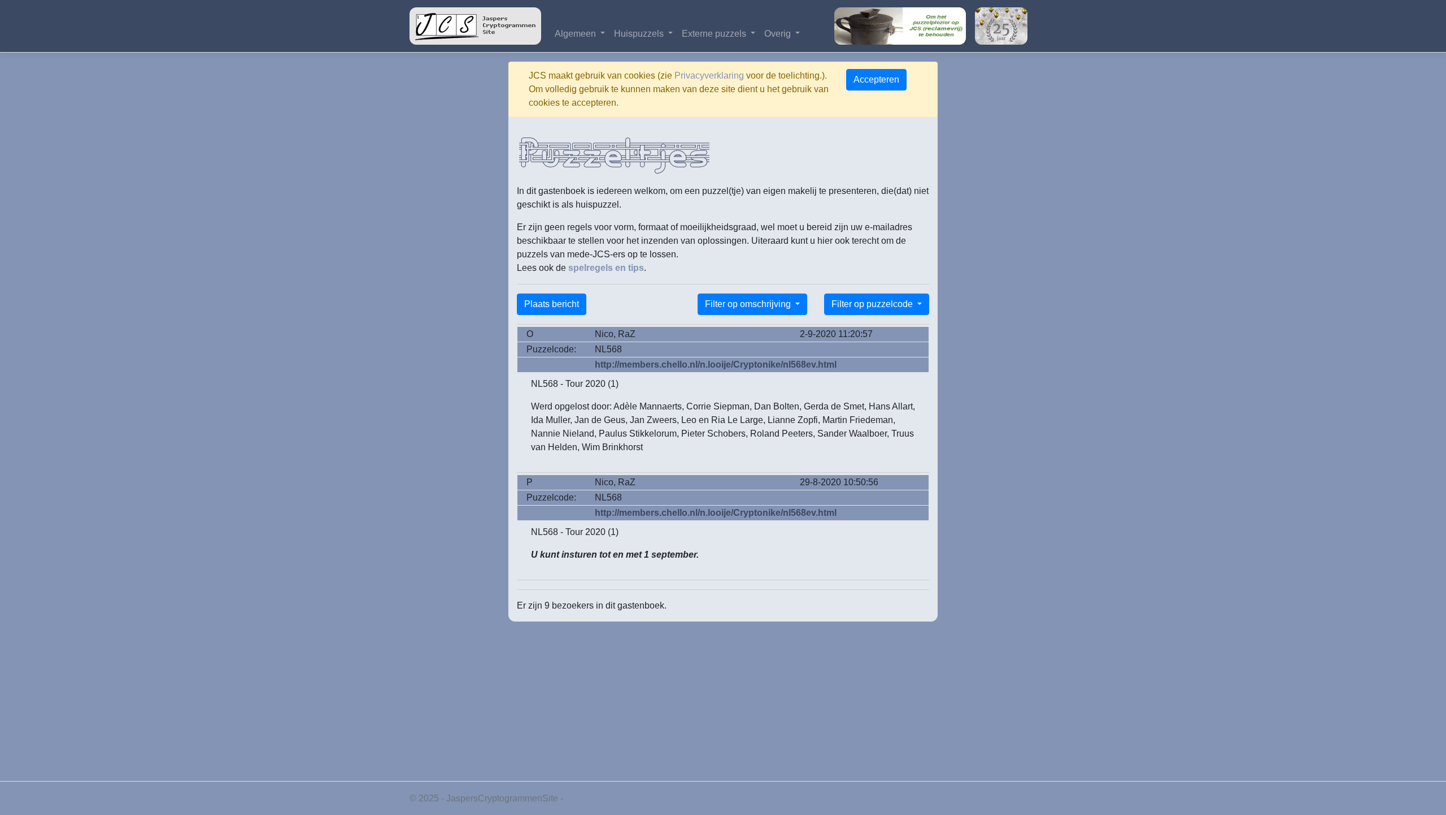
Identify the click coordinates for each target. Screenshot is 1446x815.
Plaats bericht (551, 304)
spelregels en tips (606, 268)
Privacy (580, 798)
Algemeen (576, 33)
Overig (778, 33)
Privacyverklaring (709, 75)
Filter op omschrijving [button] (749, 304)
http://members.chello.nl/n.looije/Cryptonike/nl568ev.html (716, 364)
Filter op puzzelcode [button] (873, 304)
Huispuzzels (640, 33)
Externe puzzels (715, 33)
